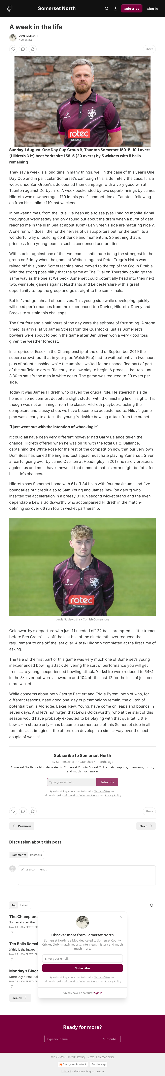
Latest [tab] (24, 905)
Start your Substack (74, 1064)
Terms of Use (102, 977)
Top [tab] (14, 905)
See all (17, 998)
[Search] (107, 8)
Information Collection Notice (81, 981)
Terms (90, 1057)
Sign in (152, 8)
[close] (121, 917)
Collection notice (105, 1057)
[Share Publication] (115, 8)
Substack (66, 1071)
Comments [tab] (19, 855)
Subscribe (131, 8)
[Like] (13, 49)
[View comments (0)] (23, 49)
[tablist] (26, 855)
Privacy (81, 1057)
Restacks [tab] (36, 855)
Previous (24, 826)
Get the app (99, 1064)
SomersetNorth (29, 35)
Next (143, 826)
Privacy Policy (113, 981)
